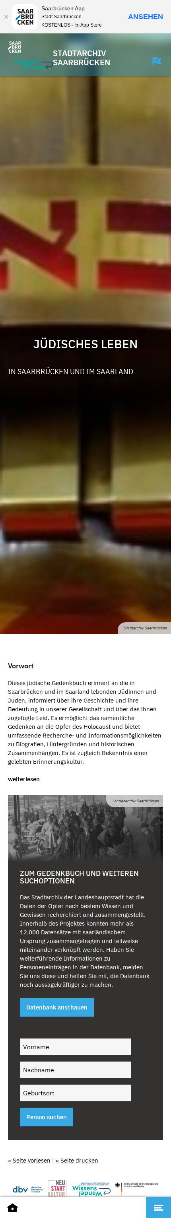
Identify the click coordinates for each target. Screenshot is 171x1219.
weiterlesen (24, 779)
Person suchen (46, 1117)
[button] (153, 61)
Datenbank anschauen (56, 1007)
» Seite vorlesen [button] (29, 1160)
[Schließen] (6, 16)
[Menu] (158, 1207)
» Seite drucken (77, 1160)
